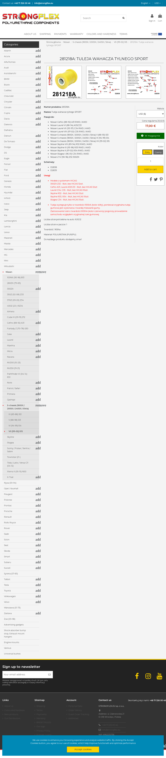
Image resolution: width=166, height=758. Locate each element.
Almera (10, 311)
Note (9, 382)
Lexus (7, 232)
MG (5, 255)
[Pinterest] (161, 180)
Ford (6, 175)
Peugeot (8, 494)
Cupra (7, 113)
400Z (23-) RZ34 (15, 306)
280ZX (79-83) (14, 283)
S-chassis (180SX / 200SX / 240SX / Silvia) (18, 407)
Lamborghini (10, 221)
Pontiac (8, 505)
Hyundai (8, 192)
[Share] (151, 180)
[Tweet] (156, 180)
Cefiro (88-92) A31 (15, 323)
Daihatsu (8, 130)
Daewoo (8, 124)
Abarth (7, 50)
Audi (6, 67)
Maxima (11, 345)
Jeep (6, 209)
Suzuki (7, 568)
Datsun (7, 136)
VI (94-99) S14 (15, 425)
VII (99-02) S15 (16, 431)
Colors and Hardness (14, 710)
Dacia (7, 119)
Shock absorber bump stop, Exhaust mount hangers (15, 633)
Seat (6, 545)
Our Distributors (12, 718)
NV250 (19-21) (13, 368)
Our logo (40, 726)
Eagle (6, 158)
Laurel (10, 340)
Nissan (9, 272)
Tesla (6, 585)
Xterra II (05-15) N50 (16, 471)
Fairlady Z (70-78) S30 (17, 328)
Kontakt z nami (43, 735)
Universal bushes (12, 653)
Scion (6, 539)
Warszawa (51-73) (12, 607)
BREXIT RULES (43, 722)
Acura (7, 56)
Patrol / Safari (13, 388)
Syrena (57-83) (11, 573)
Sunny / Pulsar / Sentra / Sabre (18, 450)
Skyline (10, 437)
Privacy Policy (43, 730)
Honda (7, 187)
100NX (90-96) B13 (15, 277)
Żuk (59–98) (9, 619)
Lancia (7, 226)
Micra (9, 351)
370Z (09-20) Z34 (15, 300)
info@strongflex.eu (111, 730)
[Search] (123, 18)
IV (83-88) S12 (15, 414)
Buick (7, 84)
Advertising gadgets (14, 624)
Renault (8, 517)
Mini (6, 260)
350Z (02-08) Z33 (15, 294)
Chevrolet (9, 96)
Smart (7, 556)
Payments (41, 714)
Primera (11, 394)
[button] (156, 34)
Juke (9, 334)
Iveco (6, 204)
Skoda (7, 551)
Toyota (7, 590)
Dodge (7, 147)
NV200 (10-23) (14, 362)
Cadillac (8, 90)
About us (8, 706)
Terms (39, 710)
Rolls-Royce (10, 522)
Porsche (8, 511)
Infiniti (7, 198)
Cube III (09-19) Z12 (16, 317)
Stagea (10, 442)
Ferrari (7, 164)
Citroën (7, 107)
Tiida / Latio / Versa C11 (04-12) (17, 464)
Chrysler (8, 102)
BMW (6, 79)
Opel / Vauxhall (11, 488)
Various (7, 648)
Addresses (73, 718)
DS (5, 153)
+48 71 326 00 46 (110, 725)
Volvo (6, 602)
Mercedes (8, 249)
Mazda (7, 243)
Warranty (41, 718)
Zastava (8, 613)
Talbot (7, 579)
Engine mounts (11, 642)
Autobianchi (10, 73)
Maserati (8, 238)
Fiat (6, 170)
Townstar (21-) (14, 457)
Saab (6, 534)
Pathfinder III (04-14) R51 (17, 375)
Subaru (7, 562)
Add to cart (148, 169)
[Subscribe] (49, 674)
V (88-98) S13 (15, 420)
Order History (75, 710)
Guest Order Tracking (78, 714)
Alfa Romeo (10, 62)
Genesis (8, 181)
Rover (7, 528)
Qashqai (11, 399)
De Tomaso (9, 141)
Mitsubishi (9, 266)
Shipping (40, 706)
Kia (5, 215)
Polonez (8, 500)
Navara (10, 357)
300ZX (10, 289)
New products (11, 714)
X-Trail (10, 477)
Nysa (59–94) (10, 483)
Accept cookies (83, 749)
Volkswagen (10, 596)
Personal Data (75, 706)
